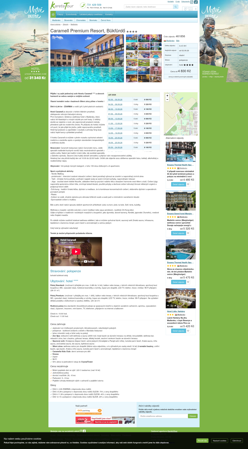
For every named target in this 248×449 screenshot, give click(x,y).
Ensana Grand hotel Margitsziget (180, 213)
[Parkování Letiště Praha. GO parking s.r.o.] (89, 412)
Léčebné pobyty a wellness (91, 14)
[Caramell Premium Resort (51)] (132, 78)
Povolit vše (202, 440)
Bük (177, 40)
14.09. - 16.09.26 (115, 133)
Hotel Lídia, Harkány (176, 311)
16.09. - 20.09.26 (115, 137)
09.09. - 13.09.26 (115, 118)
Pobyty (60, 14)
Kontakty (109, 14)
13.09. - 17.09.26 (115, 128)
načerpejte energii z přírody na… (180, 223)
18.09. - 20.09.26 (115, 142)
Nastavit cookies (219, 440)
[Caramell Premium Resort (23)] (132, 46)
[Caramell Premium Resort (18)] (156, 54)
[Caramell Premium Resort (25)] (144, 38)
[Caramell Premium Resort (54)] (132, 70)
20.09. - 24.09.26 (115, 147)
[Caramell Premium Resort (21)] (156, 46)
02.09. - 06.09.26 (115, 99)
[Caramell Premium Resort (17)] (132, 62)
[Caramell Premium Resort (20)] (132, 54)
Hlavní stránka (53, 14)
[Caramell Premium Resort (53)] (144, 70)
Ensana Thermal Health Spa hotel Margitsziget (180, 262)
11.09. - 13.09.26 (115, 123)
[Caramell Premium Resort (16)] (144, 62)
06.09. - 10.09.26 (115, 109)
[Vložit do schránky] (188, 184)
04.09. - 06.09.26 (115, 104)
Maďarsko (170, 40)
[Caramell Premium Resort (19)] (144, 54)
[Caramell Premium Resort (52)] (156, 70)
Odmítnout (237, 440)
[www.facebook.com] (196, 2)
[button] (180, 111)
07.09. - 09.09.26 (115, 114)
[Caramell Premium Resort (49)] (156, 78)
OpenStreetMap (168, 135)
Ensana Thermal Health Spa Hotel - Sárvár (180, 164)
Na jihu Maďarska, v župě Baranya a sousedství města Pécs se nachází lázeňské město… (179, 320)
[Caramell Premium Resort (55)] (156, 62)
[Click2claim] (105, 420)
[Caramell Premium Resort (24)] (156, 38)
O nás (178, 1)
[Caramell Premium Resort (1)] (87, 59)
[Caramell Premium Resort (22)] (144, 46)
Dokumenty (185, 1)
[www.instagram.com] (191, 2)
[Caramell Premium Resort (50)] (144, 78)
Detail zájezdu (178, 184)
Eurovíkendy (71, 14)
